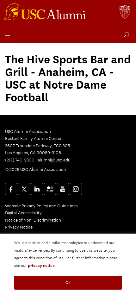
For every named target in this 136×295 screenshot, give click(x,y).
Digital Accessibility (23, 213)
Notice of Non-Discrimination (33, 220)
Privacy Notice (19, 227)
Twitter (24, 189)
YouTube (63, 189)
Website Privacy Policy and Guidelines (41, 206)
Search (125, 35)
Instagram (76, 189)
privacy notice (41, 265)
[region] (68, 264)
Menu (6, 34)
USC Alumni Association (45, 12)
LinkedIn (37, 189)
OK (68, 282)
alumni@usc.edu (54, 160)
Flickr (50, 189)
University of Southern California (125, 12)
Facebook (11, 189)
